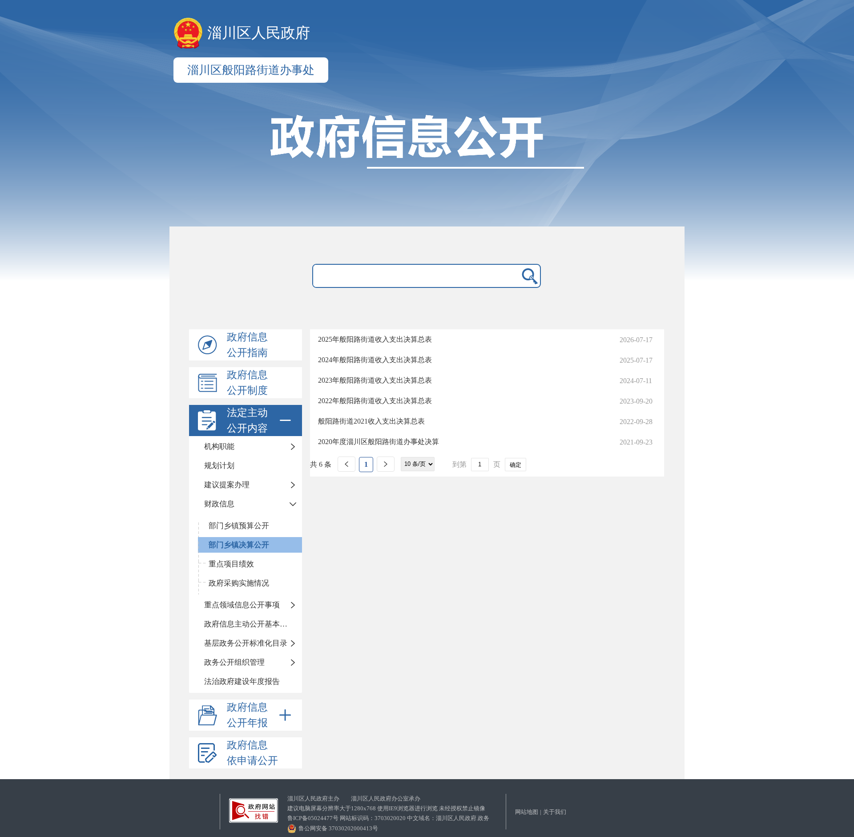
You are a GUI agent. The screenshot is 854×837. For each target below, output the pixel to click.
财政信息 (219, 504)
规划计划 (219, 465)
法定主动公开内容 (247, 420)
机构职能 (219, 446)
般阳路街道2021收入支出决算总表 (371, 421)
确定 (515, 464)
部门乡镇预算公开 (239, 526)
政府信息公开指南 (247, 345)
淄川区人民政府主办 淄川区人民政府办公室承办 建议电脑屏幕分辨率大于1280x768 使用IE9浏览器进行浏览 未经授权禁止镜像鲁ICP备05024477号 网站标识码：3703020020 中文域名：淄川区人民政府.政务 (388, 808)
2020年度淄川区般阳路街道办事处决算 (378, 441)
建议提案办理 (227, 485)
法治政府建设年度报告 (242, 681)
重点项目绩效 (231, 564)
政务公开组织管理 (234, 662)
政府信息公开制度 (247, 382)
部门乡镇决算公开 (239, 545)
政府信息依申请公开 (252, 753)
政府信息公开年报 (247, 715)
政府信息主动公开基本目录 (249, 624)
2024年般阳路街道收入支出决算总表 (375, 360)
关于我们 (554, 812)
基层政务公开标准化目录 (245, 643)
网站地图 (526, 812)
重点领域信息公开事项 (242, 605)
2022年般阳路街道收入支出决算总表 (375, 400)
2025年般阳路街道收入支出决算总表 (375, 339)
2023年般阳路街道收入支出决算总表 (375, 380)
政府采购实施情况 (239, 583)
